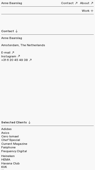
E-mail (6, 52)
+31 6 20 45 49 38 (15, 60)
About (85, 3)
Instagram (9, 56)
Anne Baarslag (11, 3)
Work (86, 11)
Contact (67, 3)
